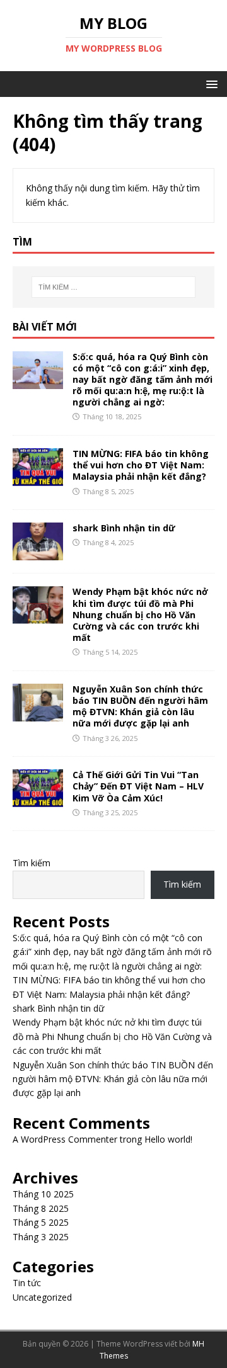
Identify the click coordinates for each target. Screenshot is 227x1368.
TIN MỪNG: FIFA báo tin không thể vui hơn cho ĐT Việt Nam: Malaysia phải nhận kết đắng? (141, 465)
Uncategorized (42, 1297)
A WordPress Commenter (65, 1139)
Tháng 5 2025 (41, 1222)
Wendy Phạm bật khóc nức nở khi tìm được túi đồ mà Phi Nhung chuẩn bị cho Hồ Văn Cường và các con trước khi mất (140, 614)
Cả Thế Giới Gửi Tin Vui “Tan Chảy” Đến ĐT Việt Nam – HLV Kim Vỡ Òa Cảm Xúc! (138, 786)
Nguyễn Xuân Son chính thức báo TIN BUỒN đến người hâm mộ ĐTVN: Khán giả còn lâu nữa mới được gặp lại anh (140, 706)
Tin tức (27, 1283)
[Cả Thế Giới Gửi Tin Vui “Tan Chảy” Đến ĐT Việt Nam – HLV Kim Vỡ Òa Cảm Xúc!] (38, 800)
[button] (209, 83)
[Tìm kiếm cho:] (113, 287)
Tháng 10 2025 (43, 1194)
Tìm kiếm (31, 863)
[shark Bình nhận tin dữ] (38, 553)
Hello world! (168, 1139)
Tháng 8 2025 (41, 1208)
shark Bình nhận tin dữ (124, 528)
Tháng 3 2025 (41, 1237)
